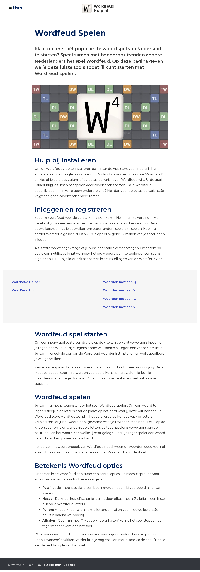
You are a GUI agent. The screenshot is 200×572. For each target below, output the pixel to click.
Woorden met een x (119, 307)
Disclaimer (53, 565)
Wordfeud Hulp (24, 290)
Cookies (69, 565)
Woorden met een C (119, 299)
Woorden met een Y (119, 290)
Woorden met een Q (119, 282)
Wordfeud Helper (26, 282)
